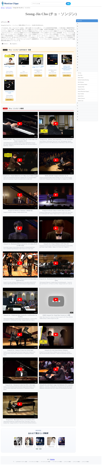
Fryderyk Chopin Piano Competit (9, 92)
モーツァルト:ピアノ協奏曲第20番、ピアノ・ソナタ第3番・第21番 (38, 67)
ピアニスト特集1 (67, 461)
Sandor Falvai (80, 96)
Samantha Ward (81, 86)
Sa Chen (79, 72)
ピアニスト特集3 (85, 461)
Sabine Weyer (80, 77)
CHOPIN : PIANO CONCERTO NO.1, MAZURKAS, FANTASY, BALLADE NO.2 (67, 68)
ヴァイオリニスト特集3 (57, 461)
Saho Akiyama (81, 82)
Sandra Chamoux (81, 98)
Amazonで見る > (9, 75)
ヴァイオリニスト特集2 (45, 461)
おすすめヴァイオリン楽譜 (21, 461)
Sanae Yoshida (81, 93)
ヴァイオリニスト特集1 (34, 461)
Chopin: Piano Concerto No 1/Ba (9, 67)
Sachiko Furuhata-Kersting (83, 79)
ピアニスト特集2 (76, 461)
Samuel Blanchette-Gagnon (83, 91)
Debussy (23, 66)
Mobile (52, 459)
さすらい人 (52, 66)
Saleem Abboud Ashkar (82, 84)
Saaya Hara (80, 75)
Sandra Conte (80, 100)
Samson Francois (81, 89)
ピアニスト (79, 20)
